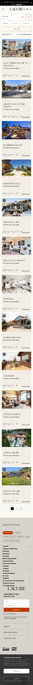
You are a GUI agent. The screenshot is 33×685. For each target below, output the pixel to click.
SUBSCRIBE (16, 609)
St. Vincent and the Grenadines (13, 581)
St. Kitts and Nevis (9, 573)
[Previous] (1, 3)
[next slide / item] (28, 48)
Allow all (16, 671)
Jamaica (5, 569)
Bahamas (6, 551)
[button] (28, 17)
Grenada (6, 566)
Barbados (6, 554)
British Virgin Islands (9, 559)
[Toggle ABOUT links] (28, 626)
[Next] (31, 3)
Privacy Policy (13, 618)
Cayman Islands (8, 561)
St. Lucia (5, 576)
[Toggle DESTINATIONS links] (28, 632)
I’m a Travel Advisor (11, 613)
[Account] (30, 9)
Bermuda (6, 556)
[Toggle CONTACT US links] (28, 638)
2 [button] (16, 509)
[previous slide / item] (4, 48)
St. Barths (6, 571)
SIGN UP (19, 4)
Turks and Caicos (9, 583)
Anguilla (5, 546)
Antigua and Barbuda (10, 549)
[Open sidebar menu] (4, 9)
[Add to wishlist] (4, 41)
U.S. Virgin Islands (9, 586)
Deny (16, 678)
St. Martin (6, 578)
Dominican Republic (9, 564)
